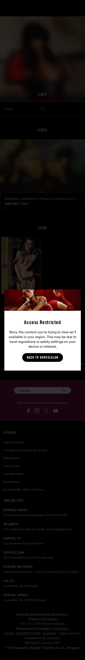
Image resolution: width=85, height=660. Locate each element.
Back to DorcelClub (42, 357)
